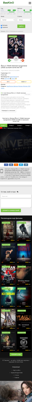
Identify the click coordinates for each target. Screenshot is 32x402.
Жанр (2, 16)
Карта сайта (16, 370)
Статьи (17, 375)
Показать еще (16, 354)
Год (2, 8)
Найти (21, 26)
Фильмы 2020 (26, 86)
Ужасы (2, 88)
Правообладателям (16, 372)
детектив (7, 78)
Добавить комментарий (11, 210)
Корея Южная (13, 76)
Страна (19, 16)
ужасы (13, 78)
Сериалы (5, 27)
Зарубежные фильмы (12, 86)
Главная (16, 377)
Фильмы (4, 25)
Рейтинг (19, 8)
